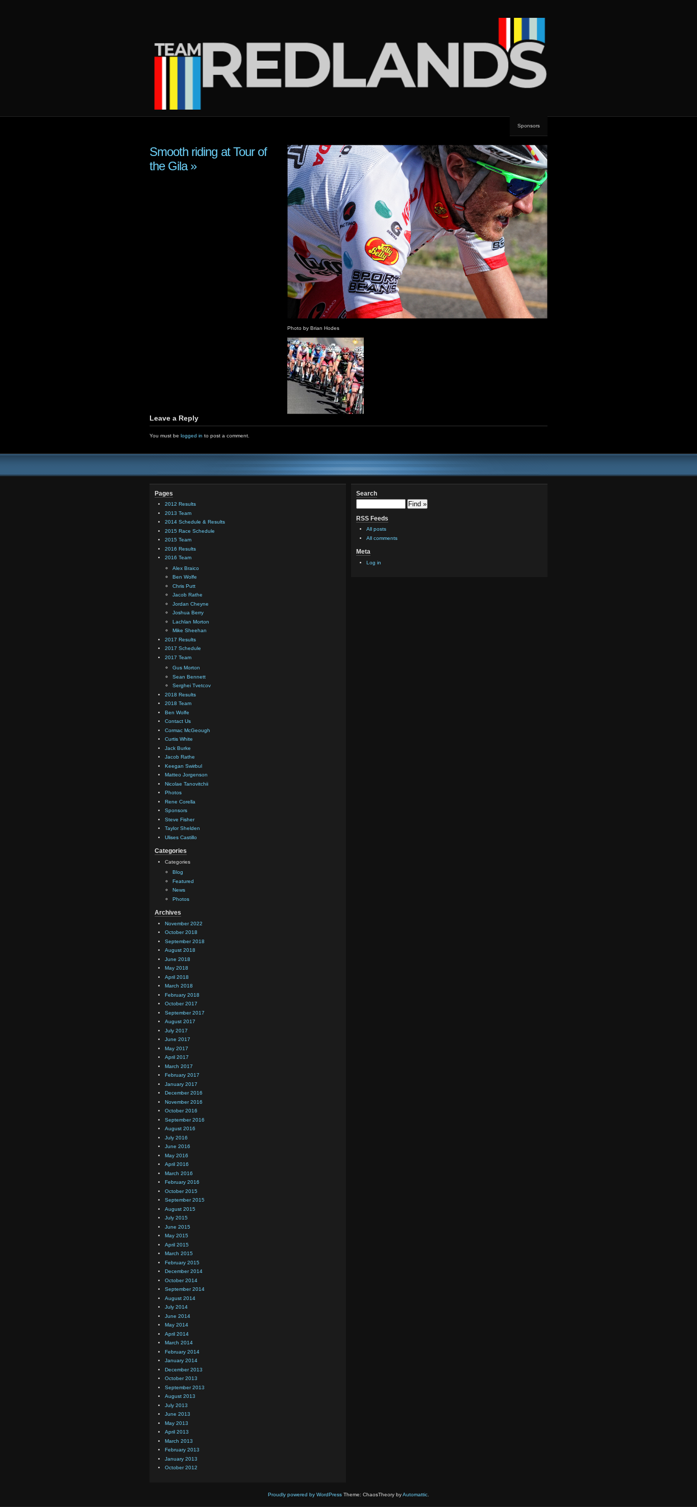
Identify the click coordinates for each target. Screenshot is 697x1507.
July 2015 (176, 1217)
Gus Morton (186, 667)
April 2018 (177, 977)
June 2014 (177, 1316)
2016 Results (180, 549)
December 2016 (184, 1093)
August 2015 (180, 1209)
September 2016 (185, 1120)
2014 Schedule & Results (195, 522)
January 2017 (181, 1084)
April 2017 (177, 1057)
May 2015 (176, 1235)
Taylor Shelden (182, 828)
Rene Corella (180, 801)
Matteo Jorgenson (186, 774)
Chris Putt (183, 586)
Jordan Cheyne (190, 604)
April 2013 (177, 1432)
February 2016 (182, 1182)
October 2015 (181, 1191)
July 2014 (176, 1307)
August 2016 (180, 1128)
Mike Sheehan (189, 630)
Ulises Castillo (181, 837)
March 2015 (179, 1253)
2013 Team (178, 513)
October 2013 (181, 1378)
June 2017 (177, 1039)
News (178, 890)
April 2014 (177, 1334)
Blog (177, 872)
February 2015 (182, 1262)
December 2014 (184, 1271)
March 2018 (179, 986)
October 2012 (181, 1467)
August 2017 (180, 1021)
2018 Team (178, 703)
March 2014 (179, 1342)
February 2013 (182, 1449)
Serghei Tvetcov (191, 685)
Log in (373, 562)
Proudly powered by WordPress (305, 1494)
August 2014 (180, 1298)
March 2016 (179, 1173)
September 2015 (185, 1200)
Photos (173, 792)
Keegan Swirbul (183, 766)
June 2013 (177, 1414)
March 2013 (179, 1441)
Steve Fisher (179, 819)
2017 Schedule (183, 648)
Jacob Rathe (187, 594)
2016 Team (178, 557)
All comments (381, 538)
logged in (192, 435)
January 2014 (181, 1360)
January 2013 (181, 1459)
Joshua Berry (188, 612)
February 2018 (182, 995)
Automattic (415, 1494)
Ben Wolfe (184, 577)
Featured (183, 881)
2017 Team (178, 657)
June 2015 (177, 1227)
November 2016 (184, 1102)
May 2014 (176, 1325)
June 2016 (177, 1146)
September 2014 (185, 1289)
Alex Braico (185, 568)
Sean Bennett (189, 677)
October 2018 (181, 932)
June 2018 (177, 959)
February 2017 (182, 1075)
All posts (376, 529)
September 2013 (185, 1387)
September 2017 (185, 1013)
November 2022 (184, 923)
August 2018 (180, 950)
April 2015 (177, 1245)
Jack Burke (178, 748)
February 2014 (182, 1352)
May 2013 (176, 1423)
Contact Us (178, 721)
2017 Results (180, 639)
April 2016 (177, 1164)
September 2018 (185, 941)
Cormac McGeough (187, 730)
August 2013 (180, 1396)
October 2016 (181, 1110)
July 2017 (176, 1030)
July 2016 (176, 1137)
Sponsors (528, 125)
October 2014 (181, 1280)
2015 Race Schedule (190, 531)
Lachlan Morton (190, 622)
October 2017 (181, 1003)
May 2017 (176, 1048)
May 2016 (176, 1155)
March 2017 (179, 1066)
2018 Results (180, 694)
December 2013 (184, 1369)
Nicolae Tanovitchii (186, 784)
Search (366, 493)
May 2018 (176, 968)
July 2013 (176, 1405)
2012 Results (180, 504)
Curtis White (179, 739)
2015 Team (178, 539)
